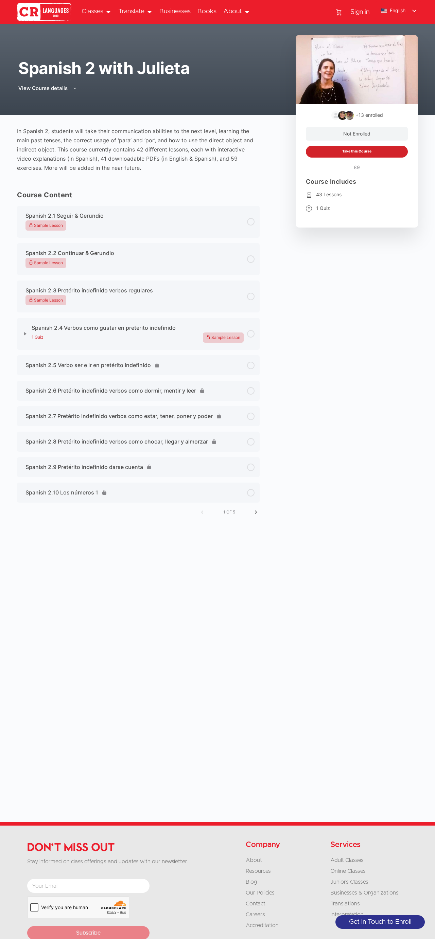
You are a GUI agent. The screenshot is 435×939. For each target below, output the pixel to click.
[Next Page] (256, 512)
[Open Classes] (108, 12)
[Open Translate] (149, 12)
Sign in (359, 12)
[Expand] (25, 334)
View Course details (43, 88)
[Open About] (247, 12)
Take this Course (356, 151)
